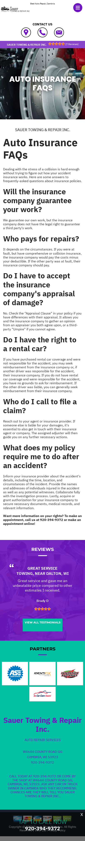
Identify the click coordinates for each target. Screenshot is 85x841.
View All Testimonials (42, 622)
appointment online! (19, 524)
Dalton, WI (57, 573)
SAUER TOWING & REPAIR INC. (42, 129)
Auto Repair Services (43, 740)
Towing (25, 573)
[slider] (56, 43)
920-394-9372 (51, 520)
